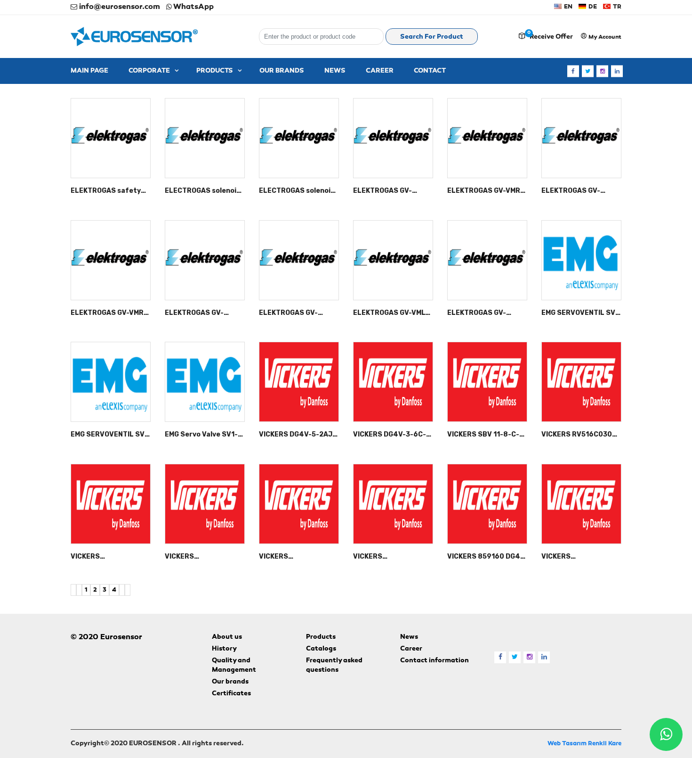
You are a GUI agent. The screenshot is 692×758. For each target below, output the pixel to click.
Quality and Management (234, 666)
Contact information (434, 661)
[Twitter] (588, 71)
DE (592, 7)
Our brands (230, 682)
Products (321, 637)
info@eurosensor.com (118, 7)
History (224, 649)
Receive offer (551, 37)
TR (616, 7)
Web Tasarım (567, 744)
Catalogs (321, 649)
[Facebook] (573, 71)
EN (567, 7)
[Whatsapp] (666, 734)
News (409, 637)
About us (227, 637)
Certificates (231, 694)
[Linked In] (617, 71)
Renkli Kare (604, 744)
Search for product (431, 37)
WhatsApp (193, 7)
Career (411, 649)
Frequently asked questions (334, 666)
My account (604, 37)
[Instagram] (602, 71)
